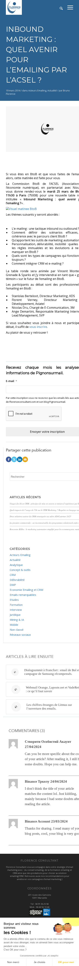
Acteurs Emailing (37, 90)
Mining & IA (17, 619)
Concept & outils (20, 570)
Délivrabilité (17, 580)
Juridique (15, 614)
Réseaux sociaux (20, 634)
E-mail (11, 381)
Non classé (17, 629)
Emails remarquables (23, 595)
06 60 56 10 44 (42, 907)
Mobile (14, 624)
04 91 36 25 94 (42, 903)
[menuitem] (70, 7)
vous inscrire (38, 327)
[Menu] (70, 7)
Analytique (16, 565)
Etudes (14, 600)
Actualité (52, 90)
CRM (13, 575)
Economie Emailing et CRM (26, 590)
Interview (16, 610)
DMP (13, 585)
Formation (16, 605)
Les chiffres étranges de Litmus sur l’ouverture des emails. (49, 706)
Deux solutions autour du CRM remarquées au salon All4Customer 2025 (40, 516)
